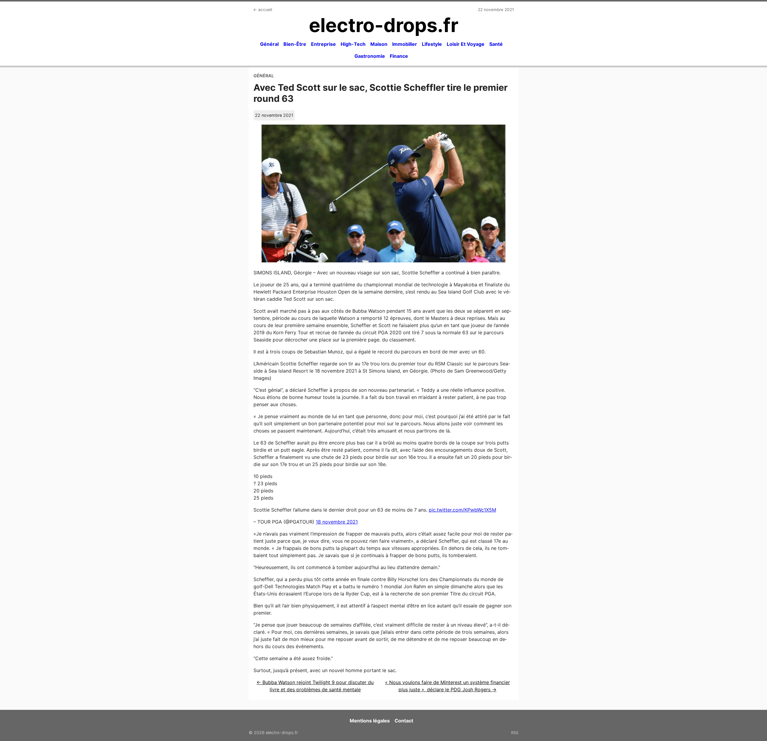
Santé (496, 44)
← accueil (262, 9)
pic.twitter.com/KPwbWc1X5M (462, 510)
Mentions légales (370, 721)
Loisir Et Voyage (465, 44)
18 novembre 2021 (337, 522)
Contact (404, 721)
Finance (399, 56)
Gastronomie (369, 56)
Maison (378, 44)
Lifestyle (432, 44)
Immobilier (404, 44)
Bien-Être (294, 44)
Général (269, 44)
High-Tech (353, 44)
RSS (514, 732)
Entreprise (323, 44)
